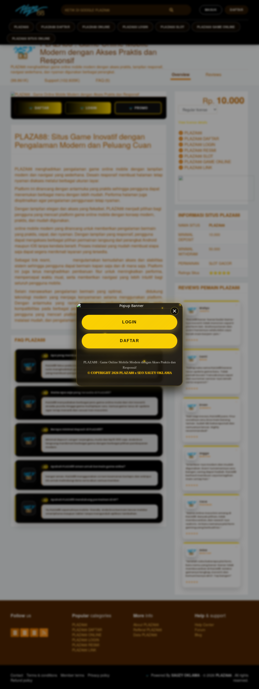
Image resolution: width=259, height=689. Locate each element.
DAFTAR (129, 341)
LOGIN (129, 322)
